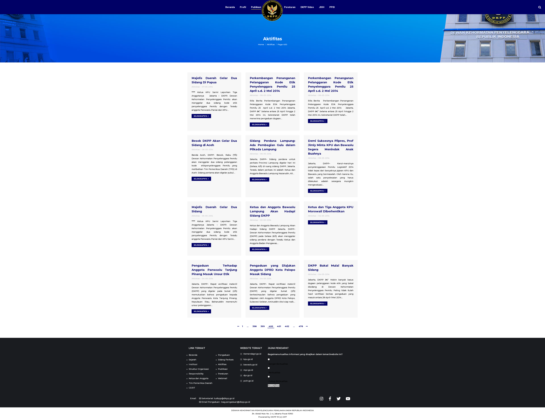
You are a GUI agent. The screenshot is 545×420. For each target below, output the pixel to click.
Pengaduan (224, 355)
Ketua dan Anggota (198, 378)
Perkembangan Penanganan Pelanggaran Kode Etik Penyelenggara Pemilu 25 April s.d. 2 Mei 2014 (272, 84)
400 (271, 326)
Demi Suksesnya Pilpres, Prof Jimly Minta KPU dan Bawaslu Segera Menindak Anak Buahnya (330, 147)
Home (261, 44)
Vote (277, 386)
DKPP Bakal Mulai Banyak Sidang (330, 268)
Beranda (193, 355)
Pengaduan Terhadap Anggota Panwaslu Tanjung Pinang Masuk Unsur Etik (214, 270)
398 (254, 326)
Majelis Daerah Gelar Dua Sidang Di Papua (214, 80)
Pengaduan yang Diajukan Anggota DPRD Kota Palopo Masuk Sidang (272, 270)
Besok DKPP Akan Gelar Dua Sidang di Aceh (214, 143)
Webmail (222, 378)
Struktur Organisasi (199, 369)
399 (263, 326)
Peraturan (223, 373)
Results (271, 386)
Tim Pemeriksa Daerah (200, 383)
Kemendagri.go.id (252, 354)
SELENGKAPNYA (200, 116)
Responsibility (196, 373)
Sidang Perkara (225, 359)
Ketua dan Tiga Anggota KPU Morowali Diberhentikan (330, 209)
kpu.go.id (248, 359)
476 (301, 326)
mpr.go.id (248, 370)
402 (287, 326)
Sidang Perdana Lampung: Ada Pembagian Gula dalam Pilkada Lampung (272, 145)
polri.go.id (248, 381)
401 (279, 326)
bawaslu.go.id (250, 364)
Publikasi (223, 369)
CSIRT (192, 388)
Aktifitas (222, 364)
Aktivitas (196, 87)
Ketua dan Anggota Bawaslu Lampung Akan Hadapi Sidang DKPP (272, 211)
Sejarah (192, 359)
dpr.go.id (247, 375)
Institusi (193, 364)
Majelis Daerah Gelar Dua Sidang (214, 209)
